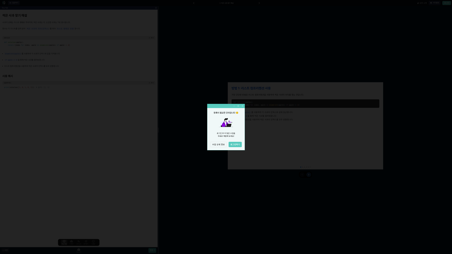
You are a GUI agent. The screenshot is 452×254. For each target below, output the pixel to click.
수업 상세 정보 (218, 144)
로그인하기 (235, 144)
